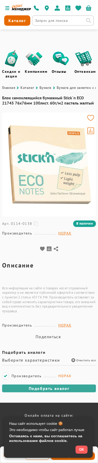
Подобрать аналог (49, 388)
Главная (8, 87)
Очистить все (86, 360)
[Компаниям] (34, 58)
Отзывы (59, 71)
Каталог (27, 87)
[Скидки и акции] (11, 58)
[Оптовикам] (83, 58)
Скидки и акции (11, 74)
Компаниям (36, 71)
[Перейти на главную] (21, 9)
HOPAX (64, 233)
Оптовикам (85, 71)
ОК (81, 450)
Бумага (45, 87)
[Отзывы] (61, 58)
